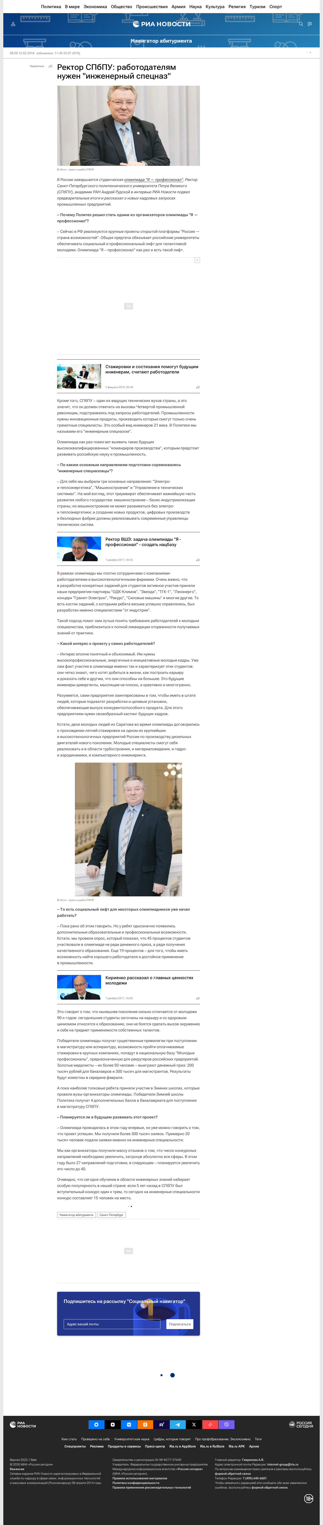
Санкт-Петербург (111, 1215)
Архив (254, 1446)
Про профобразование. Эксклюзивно (222, 1439)
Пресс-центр (155, 1446)
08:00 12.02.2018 (22, 53)
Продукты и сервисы (124, 1446)
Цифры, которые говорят (172, 1439)
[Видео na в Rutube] (161, 1424)
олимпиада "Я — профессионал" (153, 179)
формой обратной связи (233, 1473)
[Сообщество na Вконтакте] (129, 1424)
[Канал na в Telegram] (178, 1424)
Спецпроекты (75, 1446)
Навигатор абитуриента (76, 1215)
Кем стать (69, 1439)
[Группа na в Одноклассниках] (145, 1424)
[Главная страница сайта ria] (161, 24)
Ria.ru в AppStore (182, 1446)
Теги (258, 1439)
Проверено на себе (95, 1439)
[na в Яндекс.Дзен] (113, 1424)
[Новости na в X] (194, 1424)
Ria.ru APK (237, 1446)
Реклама (96, 1446)
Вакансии (17, 1469)
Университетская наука (131, 1439)
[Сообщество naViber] (226, 1424)
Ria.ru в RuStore (212, 1446)
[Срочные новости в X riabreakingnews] (210, 1424)
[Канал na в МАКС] (96, 1424)
